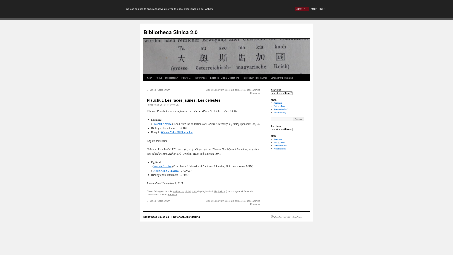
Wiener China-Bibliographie (177, 132)
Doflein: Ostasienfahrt (158, 89)
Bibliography (171, 77)
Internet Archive (162, 124)
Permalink (172, 194)
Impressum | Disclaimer (255, 77)
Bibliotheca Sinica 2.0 (170, 32)
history (221, 191)
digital (188, 191)
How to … (186, 77)
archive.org (178, 191)
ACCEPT (301, 9)
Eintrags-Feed (279, 105)
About (159, 77)
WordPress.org (280, 112)
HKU (194, 191)
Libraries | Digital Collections (224, 77)
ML (177, 104)
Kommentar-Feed (281, 109)
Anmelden (278, 102)
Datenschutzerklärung (282, 77)
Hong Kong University (166, 170)
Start (149, 77)
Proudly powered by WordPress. (288, 216)
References (201, 77)
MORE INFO (318, 9)
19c (215, 191)
